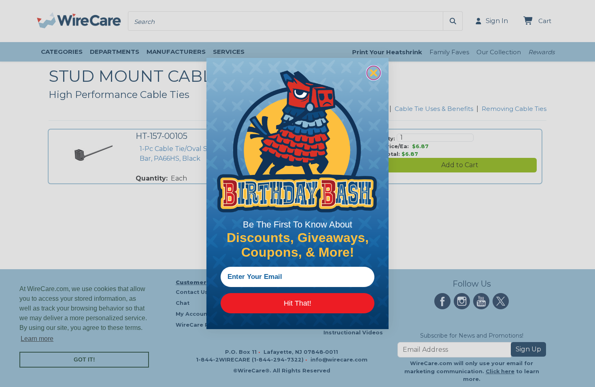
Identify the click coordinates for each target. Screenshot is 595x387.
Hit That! (297, 303)
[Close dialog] (373, 73)
